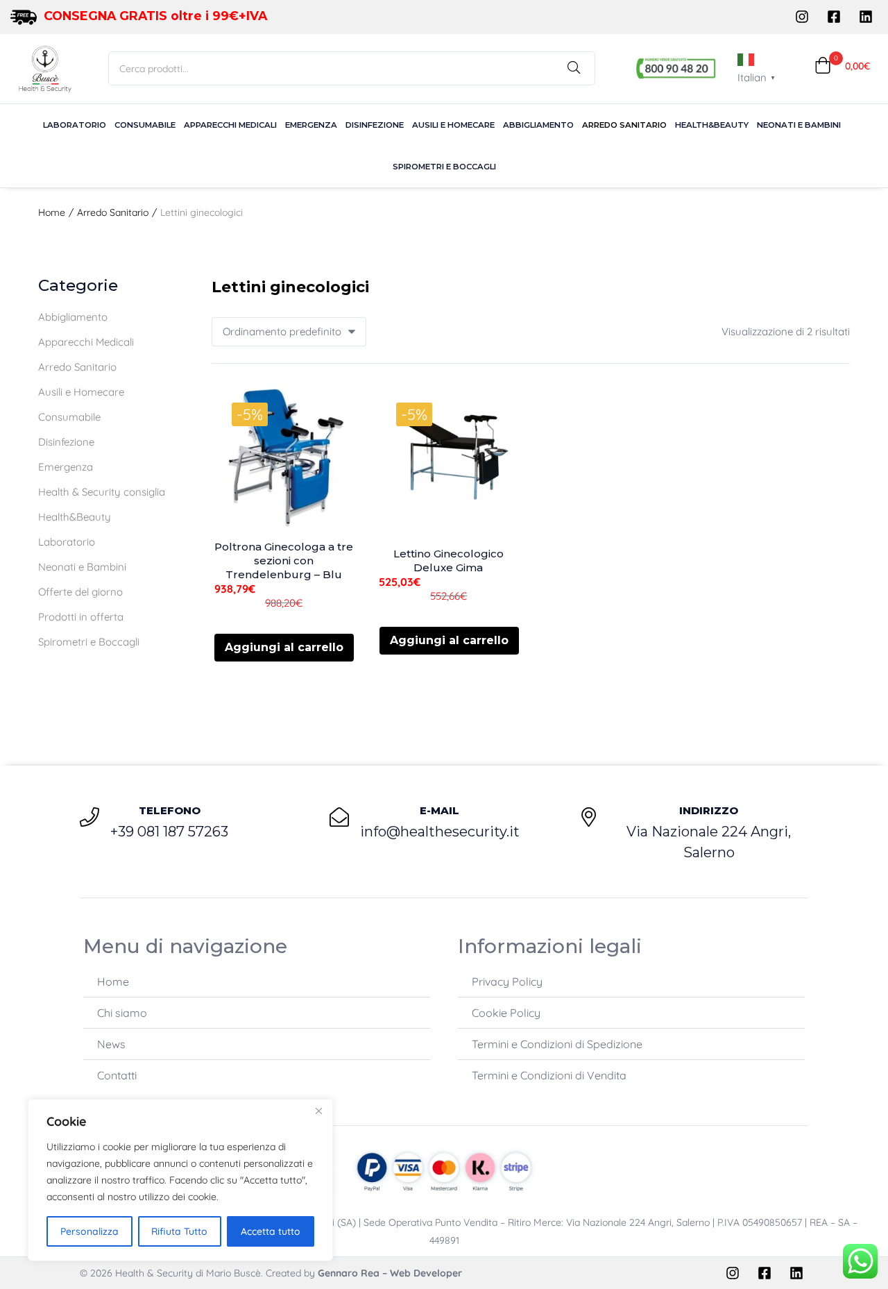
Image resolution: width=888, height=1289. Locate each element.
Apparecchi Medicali (230, 125)
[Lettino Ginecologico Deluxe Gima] (448, 457)
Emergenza (311, 125)
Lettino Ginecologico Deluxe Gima (448, 560)
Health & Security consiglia (101, 491)
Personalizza (89, 1231)
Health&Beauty (712, 125)
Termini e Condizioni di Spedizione (557, 1044)
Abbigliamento (538, 125)
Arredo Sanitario (624, 125)
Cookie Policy (506, 1013)
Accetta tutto (270, 1231)
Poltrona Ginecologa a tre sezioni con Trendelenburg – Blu (283, 560)
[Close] (318, 1110)
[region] (180, 1180)
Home (51, 212)
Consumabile (145, 125)
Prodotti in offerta (80, 616)
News (111, 1044)
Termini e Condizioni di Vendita (549, 1075)
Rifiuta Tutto (179, 1231)
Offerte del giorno (80, 591)
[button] (842, 66)
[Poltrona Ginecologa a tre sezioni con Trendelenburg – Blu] (284, 457)
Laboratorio (74, 125)
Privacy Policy (507, 981)
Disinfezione (374, 125)
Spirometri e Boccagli (444, 166)
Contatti (117, 1075)
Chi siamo (122, 1013)
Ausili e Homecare (453, 125)
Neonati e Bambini (799, 125)
